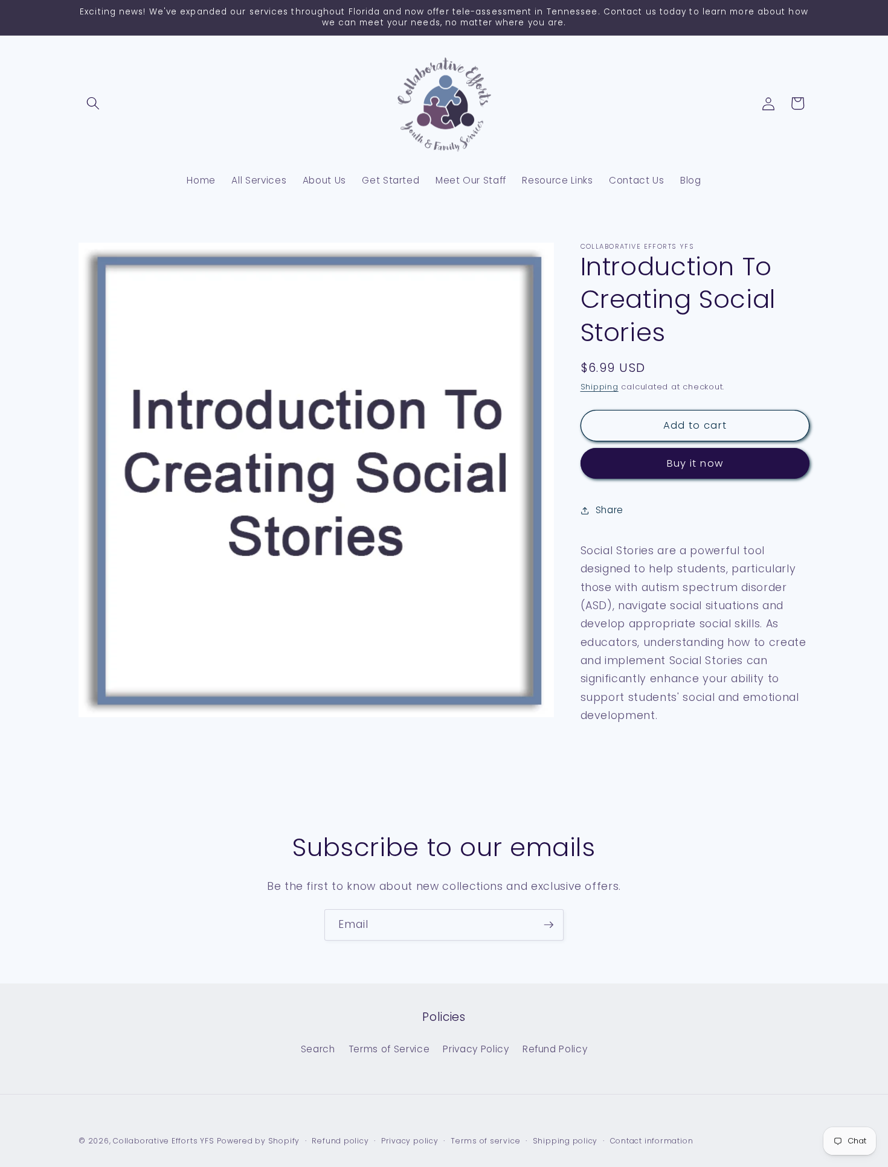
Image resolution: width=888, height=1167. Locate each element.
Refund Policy (555, 1049)
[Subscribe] (548, 925)
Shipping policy (565, 1141)
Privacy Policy (476, 1049)
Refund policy (340, 1141)
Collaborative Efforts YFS (163, 1141)
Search (318, 1049)
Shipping (600, 387)
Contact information (651, 1141)
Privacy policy (410, 1141)
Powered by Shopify (258, 1141)
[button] (93, 103)
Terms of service (485, 1141)
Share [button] (609, 510)
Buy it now (695, 464)
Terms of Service (389, 1049)
